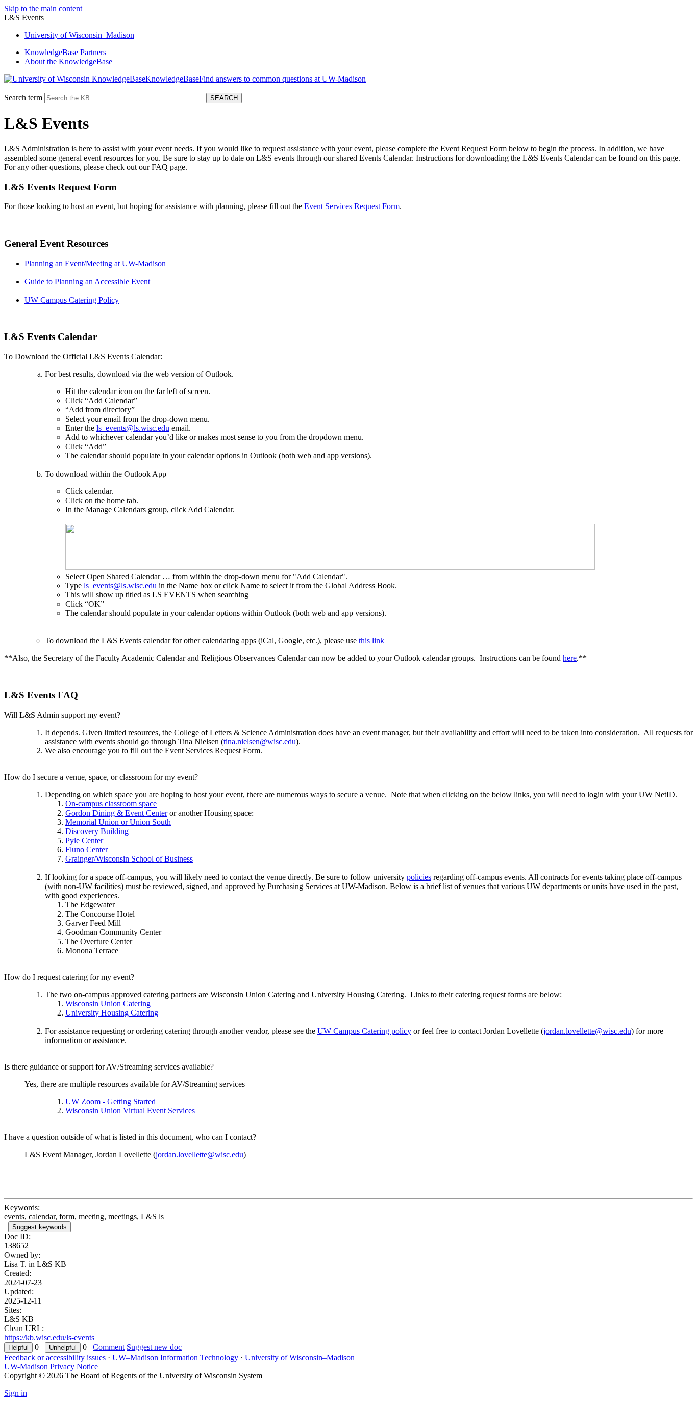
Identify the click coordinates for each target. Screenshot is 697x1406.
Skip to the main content (43, 8)
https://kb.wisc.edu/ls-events (49, 1337)
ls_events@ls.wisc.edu (132, 428)
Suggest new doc (154, 1347)
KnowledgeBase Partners (65, 52)
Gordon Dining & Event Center (116, 813)
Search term (23, 97)
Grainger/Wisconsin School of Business (129, 858)
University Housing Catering (111, 1012)
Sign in (15, 1393)
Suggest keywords (39, 1227)
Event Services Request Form (352, 206)
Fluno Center (86, 849)
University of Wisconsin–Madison (300, 1357)
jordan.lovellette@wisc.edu (587, 1031)
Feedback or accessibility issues (55, 1357)
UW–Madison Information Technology (175, 1357)
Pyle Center (84, 840)
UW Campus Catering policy (364, 1031)
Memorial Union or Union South (118, 822)
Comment (109, 1347)
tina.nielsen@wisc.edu (259, 741)
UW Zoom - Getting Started (110, 1101)
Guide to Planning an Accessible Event (87, 281)
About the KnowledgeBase (68, 61)
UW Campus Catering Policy (71, 300)
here (570, 658)
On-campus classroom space (111, 803)
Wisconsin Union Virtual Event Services (130, 1110)
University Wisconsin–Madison (79, 35)
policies (419, 877)
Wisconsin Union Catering (108, 1003)
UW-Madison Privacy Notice (51, 1366)
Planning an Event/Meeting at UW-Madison (95, 263)
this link (371, 640)
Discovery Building (97, 831)
